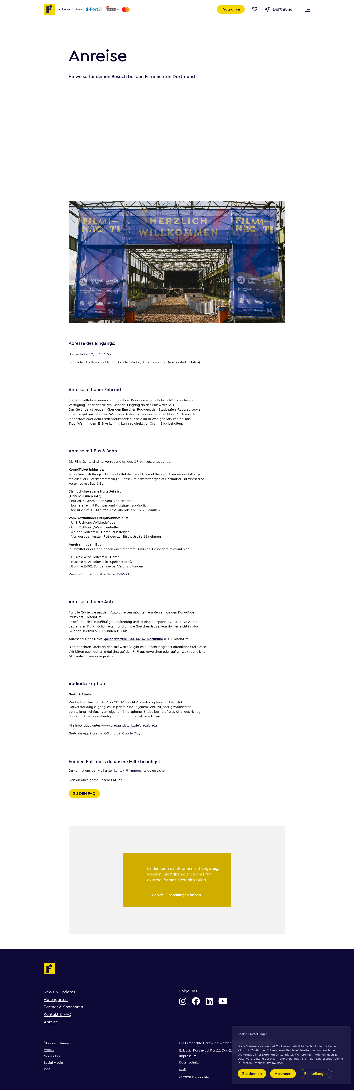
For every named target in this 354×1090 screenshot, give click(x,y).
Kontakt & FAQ (57, 1014)
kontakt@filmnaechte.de (132, 770)
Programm (230, 9)
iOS (106, 733)
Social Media (53, 1062)
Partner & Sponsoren (63, 1006)
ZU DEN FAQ (84, 793)
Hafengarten (56, 999)
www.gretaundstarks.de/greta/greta (129, 725)
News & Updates (59, 991)
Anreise (51, 1021)
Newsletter (52, 1056)
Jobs (47, 1069)
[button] (254, 9)
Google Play (131, 733)
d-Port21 (214, 1050)
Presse (49, 1049)
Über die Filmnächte (59, 1043)
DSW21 (123, 574)
